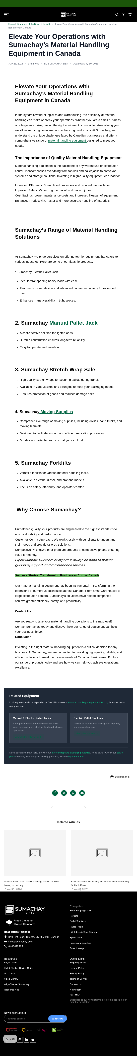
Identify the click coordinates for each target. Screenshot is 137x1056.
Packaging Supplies (80, 943)
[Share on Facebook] (55, 793)
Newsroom (75, 989)
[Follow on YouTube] (33, 1040)
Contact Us (76, 984)
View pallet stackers (85, 733)
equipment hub (76, 756)
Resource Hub (11, 989)
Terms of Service (79, 978)
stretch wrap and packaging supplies (71, 752)
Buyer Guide (10, 962)
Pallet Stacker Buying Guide (18, 968)
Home (11, 24)
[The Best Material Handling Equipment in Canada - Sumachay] (85, 807)
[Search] (117, 14)
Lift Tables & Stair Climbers (84, 932)
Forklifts (74, 915)
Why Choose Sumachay (16, 984)
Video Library (11, 978)
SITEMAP (75, 995)
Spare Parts (76, 937)
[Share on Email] (82, 793)
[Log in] (123, 14)
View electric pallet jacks (27, 737)
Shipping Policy (78, 962)
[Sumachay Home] (68, 14)
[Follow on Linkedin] (26, 1040)
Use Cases (10, 973)
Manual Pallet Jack (73, 323)
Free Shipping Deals (80, 910)
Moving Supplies (56, 411)
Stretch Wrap (77, 948)
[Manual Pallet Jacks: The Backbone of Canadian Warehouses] (51, 807)
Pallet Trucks (76, 926)
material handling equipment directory (87, 702)
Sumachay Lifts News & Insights (34, 24)
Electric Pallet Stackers (88, 718)
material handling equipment (67, 140)
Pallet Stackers (78, 921)
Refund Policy (77, 968)
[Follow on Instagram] (20, 1040)
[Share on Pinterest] (73, 793)
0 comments (122, 776)
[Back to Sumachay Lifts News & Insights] (68, 807)
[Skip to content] (24, 14)
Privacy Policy (77, 973)
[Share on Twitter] (64, 793)
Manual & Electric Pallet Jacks (32, 718)
